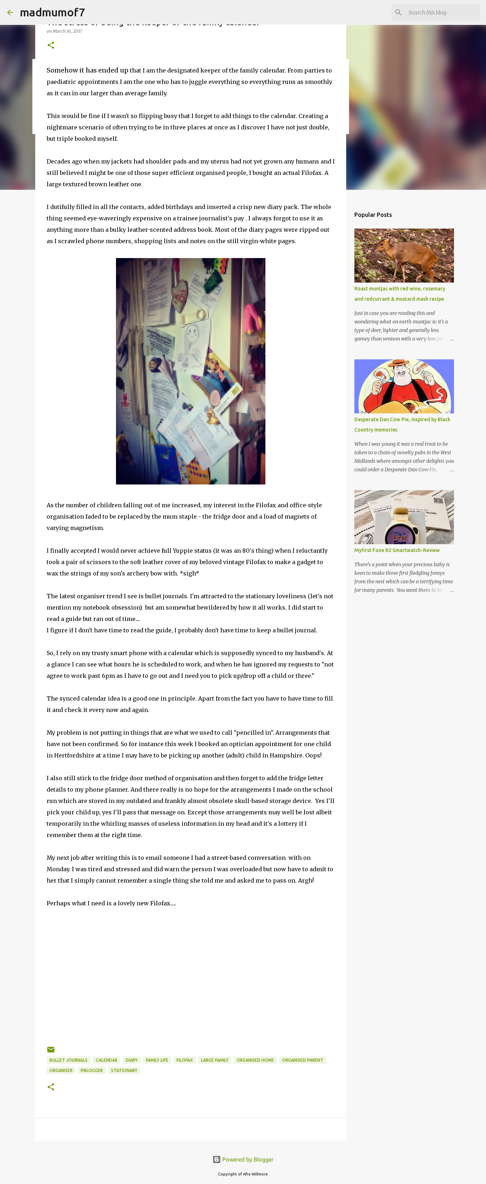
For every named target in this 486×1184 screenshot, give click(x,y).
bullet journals (68, 1060)
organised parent (302, 1060)
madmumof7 (52, 12)
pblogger (92, 1070)
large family (214, 1060)
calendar (106, 1060)
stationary (124, 1070)
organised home (255, 1060)
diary (132, 1060)
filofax (184, 1060)
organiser (61, 1070)
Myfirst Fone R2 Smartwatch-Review (397, 550)
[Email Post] (51, 1052)
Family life (157, 1060)
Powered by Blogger (247, 1159)
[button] (51, 45)
